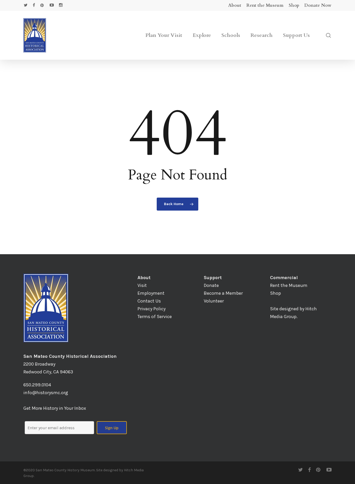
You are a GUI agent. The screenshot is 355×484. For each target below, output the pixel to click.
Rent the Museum (288, 285)
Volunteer (214, 301)
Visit (142, 285)
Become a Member (223, 293)
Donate (211, 285)
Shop (275, 293)
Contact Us (149, 301)
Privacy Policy (151, 309)
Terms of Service (154, 316)
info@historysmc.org (45, 392)
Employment (151, 293)
